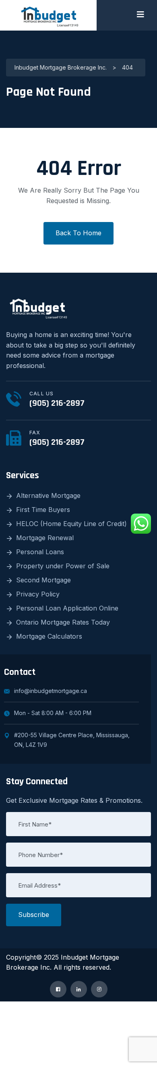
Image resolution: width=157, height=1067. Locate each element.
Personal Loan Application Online (67, 608)
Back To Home (78, 233)
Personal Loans (40, 552)
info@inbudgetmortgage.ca (50, 690)
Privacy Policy (38, 594)
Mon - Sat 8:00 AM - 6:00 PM (52, 712)
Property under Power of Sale (62, 566)
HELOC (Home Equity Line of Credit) (71, 524)
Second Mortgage (43, 580)
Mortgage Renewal (45, 538)
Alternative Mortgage (48, 495)
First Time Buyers (43, 510)
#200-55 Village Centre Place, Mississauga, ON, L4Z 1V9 (72, 740)
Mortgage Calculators (49, 636)
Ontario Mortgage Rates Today (63, 622)
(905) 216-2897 (57, 403)
